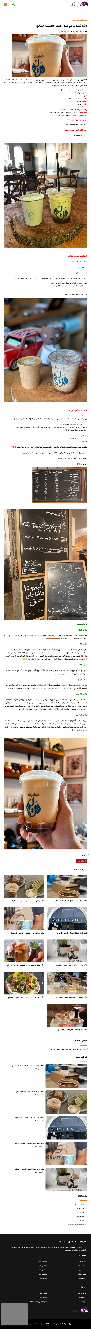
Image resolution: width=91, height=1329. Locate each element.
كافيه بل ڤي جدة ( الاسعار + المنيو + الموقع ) (71, 933)
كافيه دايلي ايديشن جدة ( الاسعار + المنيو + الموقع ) (25, 997)
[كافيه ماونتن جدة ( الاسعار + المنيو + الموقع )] (66, 1153)
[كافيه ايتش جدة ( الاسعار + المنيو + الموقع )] (66, 1102)
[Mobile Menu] (5, 4)
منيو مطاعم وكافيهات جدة (75, 1224)
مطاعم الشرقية (42, 1265)
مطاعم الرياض (81, 1265)
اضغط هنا (53, 112)
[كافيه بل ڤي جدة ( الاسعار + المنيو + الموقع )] (66, 1127)
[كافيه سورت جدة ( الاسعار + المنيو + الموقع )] (66, 1179)
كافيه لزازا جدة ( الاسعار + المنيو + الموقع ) (72, 1029)
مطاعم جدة (80, 1216)
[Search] (13, 4)
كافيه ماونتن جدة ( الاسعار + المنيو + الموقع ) (27, 933)
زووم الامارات (82, 1274)
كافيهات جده (82, 1278)
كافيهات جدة (82, 861)
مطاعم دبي (82, 1270)
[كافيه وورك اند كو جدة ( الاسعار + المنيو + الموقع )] (66, 1076)
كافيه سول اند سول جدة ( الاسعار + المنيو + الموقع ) (25, 965)
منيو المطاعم (82, 1261)
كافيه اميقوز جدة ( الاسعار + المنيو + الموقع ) (71, 997)
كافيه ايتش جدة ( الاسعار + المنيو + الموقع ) (28, 901)
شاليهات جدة (79, 1204)
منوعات (81, 1220)
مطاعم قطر (43, 1278)
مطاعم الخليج (42, 1274)
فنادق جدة (80, 1208)
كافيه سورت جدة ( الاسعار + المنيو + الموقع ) (71, 965)
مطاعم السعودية (41, 1261)
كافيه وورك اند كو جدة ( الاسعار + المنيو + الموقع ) (69, 901)
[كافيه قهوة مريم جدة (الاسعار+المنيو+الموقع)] (45, 55)
